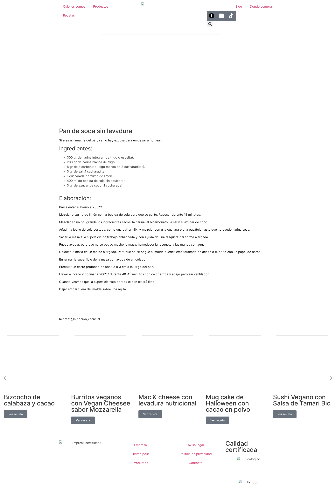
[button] (210, 24)
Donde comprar (261, 6)
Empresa (140, 445)
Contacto (196, 463)
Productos (100, 6)
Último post (140, 454)
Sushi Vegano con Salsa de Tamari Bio (302, 400)
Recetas (69, 15)
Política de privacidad (196, 454)
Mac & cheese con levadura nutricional (167, 400)
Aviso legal (196, 445)
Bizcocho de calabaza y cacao (29, 400)
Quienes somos (74, 6)
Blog (238, 6)
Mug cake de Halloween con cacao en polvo (228, 403)
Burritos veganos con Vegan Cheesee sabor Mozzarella (100, 403)
